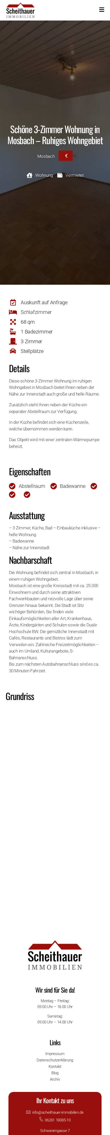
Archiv (55, 1079)
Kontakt (55, 1066)
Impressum (54, 1053)
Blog (55, 1073)
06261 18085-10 (57, 1120)
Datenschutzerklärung (55, 1060)
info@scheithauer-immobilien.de (58, 1112)
